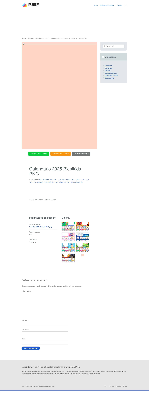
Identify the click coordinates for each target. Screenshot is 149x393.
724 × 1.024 (66, 180)
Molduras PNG (109, 78)
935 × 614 (55, 182)
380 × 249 (33, 182)
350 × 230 (42, 180)
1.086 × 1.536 (75, 180)
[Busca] (125, 4)
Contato (119, 5)
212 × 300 (49, 180)
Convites (107, 71)
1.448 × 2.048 (85, 180)
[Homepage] (31, 5)
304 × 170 (62, 182)
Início (96, 5)
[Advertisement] (74, 23)
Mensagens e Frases (111, 75)
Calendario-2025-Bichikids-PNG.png (40, 227)
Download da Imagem (81, 153)
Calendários (108, 66)
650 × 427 (40, 182)
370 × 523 (70, 182)
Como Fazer (109, 68)
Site (24, 339)
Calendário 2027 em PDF (38, 153)
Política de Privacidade (107, 5)
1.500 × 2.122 (78, 182)
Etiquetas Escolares (111, 73)
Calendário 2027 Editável (60, 153)
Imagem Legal (26, 386)
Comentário (27, 291)
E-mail (26, 329)
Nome (25, 320)
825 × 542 (48, 182)
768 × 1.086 (57, 180)
